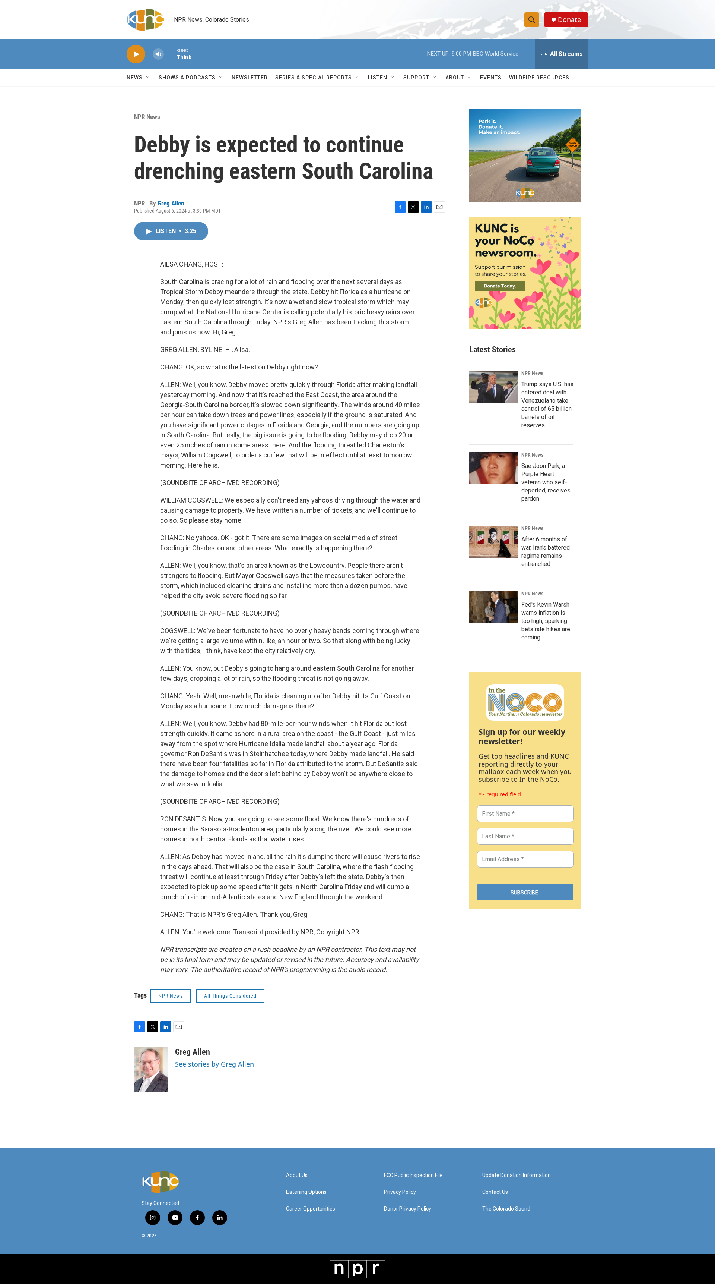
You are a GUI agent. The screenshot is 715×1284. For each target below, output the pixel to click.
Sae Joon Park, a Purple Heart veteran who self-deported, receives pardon (546, 482)
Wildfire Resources (539, 78)
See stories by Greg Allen (214, 1064)
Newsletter (250, 78)
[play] (136, 54)
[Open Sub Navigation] (148, 78)
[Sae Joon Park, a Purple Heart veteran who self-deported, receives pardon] (493, 468)
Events (491, 78)
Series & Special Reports (313, 78)
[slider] (170, 54)
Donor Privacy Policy (407, 1209)
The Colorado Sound (506, 1209)
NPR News (147, 116)
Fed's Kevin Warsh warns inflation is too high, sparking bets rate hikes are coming (545, 621)
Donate (569, 19)
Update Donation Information (516, 1175)
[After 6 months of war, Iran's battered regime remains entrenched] (493, 542)
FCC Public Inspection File (413, 1175)
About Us (297, 1175)
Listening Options (306, 1192)
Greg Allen (171, 203)
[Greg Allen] (151, 1069)
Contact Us (495, 1192)
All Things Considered (230, 996)
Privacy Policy (400, 1192)
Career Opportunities (310, 1209)
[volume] (158, 54)
